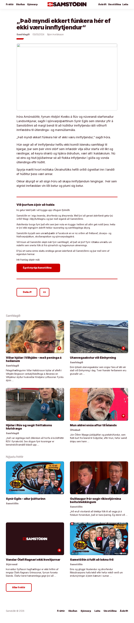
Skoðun (20, 4)
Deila (27, 292)
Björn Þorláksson (55, 34)
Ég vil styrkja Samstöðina (39, 268)
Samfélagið (23, 34)
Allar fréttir (18, 587)
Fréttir (10, 4)
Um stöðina (114, 4)
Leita (125, 4)
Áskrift (124, 611)
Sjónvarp (32, 4)
